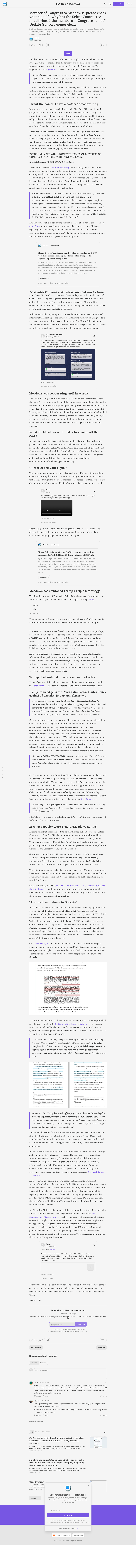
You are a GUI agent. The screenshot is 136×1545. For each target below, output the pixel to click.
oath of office (40, 685)
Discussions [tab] (46, 1432)
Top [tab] (32, 1432)
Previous (37, 1347)
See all (33, 1498)
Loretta (36, 1382)
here (91, 599)
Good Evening (36, 1482)
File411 (36, 38)
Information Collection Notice (67, 1522)
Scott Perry (34, 226)
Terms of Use (78, 1520)
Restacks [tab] (43, 1363)
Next (100, 1347)
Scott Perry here (88, 799)
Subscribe (118, 4)
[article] (68, 1446)
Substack (57, 1540)
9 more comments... (36, 1421)
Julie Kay (37, 1401)
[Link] (26, 104)
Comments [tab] (34, 1363)
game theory (54, 69)
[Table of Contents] (2, 772)
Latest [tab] (37, 1432)
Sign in (129, 4)
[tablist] (38, 1363)
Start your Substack (62, 1535)
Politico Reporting (60, 167)
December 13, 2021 (42, 943)
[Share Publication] (110, 4)
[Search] (105, 4)
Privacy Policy (84, 1522)
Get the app (78, 1535)
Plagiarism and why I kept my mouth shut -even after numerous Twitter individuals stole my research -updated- (56, 1441)
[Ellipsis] (105, 1382)
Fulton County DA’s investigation (71, 1023)
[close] (88, 1485)
